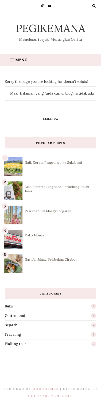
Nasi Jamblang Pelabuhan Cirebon (51, 259)
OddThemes (46, 388)
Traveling (13, 334)
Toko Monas (34, 235)
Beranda (50, 118)
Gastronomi (15, 315)
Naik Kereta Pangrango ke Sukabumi (53, 162)
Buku (9, 306)
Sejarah (11, 325)
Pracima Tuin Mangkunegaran (48, 211)
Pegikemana (50, 28)
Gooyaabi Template (50, 396)
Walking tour (15, 344)
